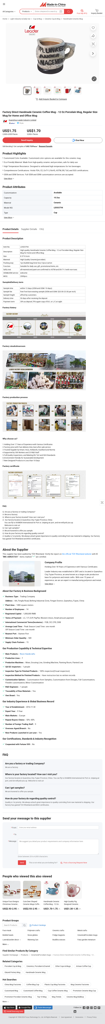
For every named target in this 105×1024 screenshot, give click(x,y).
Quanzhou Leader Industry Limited (22, 120)
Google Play (25, 1007)
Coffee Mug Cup (32, 984)
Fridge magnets (58, 935)
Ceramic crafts (58, 930)
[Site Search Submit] (68, 11)
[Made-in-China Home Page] (52, 4)
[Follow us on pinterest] (99, 1007)
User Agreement (66, 1017)
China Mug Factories (13, 984)
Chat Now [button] (79, 140)
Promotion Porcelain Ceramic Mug (18, 997)
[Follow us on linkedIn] (75, 1011)
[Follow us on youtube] (95, 1007)
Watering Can (33, 939)
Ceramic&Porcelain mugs (87, 935)
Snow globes (33, 935)
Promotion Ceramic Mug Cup (84, 990)
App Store (9, 1007)
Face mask (7, 930)
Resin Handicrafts (27, 654)
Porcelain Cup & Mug (13, 966)
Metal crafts (82, 930)
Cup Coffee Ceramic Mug (58, 990)
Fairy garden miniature (86, 939)
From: (14, 827)
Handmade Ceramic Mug (73, 19)
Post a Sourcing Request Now (73, 862)
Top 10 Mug (41, 997)
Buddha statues (58, 939)
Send (22, 862)
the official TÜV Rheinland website (76, 554)
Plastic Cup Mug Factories (55, 984)
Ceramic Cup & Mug (52, 19)
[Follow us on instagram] (91, 1007)
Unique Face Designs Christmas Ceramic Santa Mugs (11, 904)
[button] (4, 4)
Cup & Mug (37, 19)
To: (15, 834)
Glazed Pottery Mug (12, 972)
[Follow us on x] (87, 1007)
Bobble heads (8, 935)
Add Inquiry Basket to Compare (53, 99)
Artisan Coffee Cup (83, 966)
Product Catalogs (39, 925)
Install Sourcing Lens (15, 1011)
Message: (13, 841)
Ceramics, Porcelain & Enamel (38, 966)
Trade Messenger (43, 1007)
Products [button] (26, 11)
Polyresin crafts (34, 930)
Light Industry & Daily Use (20, 19)
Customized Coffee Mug (33, 990)
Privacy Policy (92, 1017)
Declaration (79, 1017)
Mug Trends (56, 997)
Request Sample (45, 146)
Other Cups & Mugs (63, 966)
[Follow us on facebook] (84, 1007)
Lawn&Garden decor (11, 939)
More (5, 1001)
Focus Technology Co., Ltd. (34, 1017)
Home (5, 19)
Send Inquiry (27, 140)
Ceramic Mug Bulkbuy (75, 997)
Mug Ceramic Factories (80, 984)
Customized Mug (11, 990)
